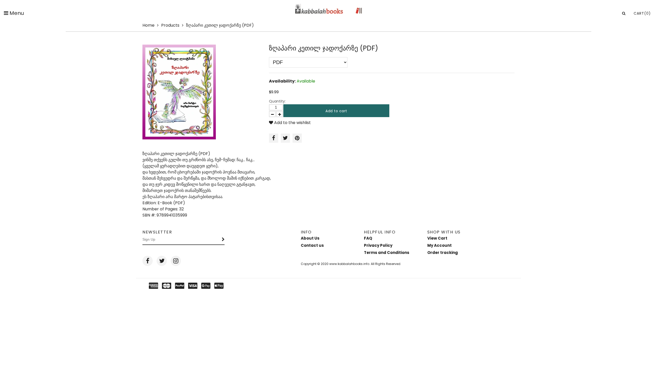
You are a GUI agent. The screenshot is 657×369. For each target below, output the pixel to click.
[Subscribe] (223, 239)
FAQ (368, 238)
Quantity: (277, 101)
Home (148, 25)
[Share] (273, 138)
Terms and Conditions (386, 252)
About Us (310, 238)
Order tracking (442, 252)
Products (170, 25)
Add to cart (336, 111)
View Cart (437, 238)
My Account (439, 245)
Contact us (312, 245)
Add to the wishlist (292, 123)
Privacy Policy (378, 245)
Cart (642, 13)
